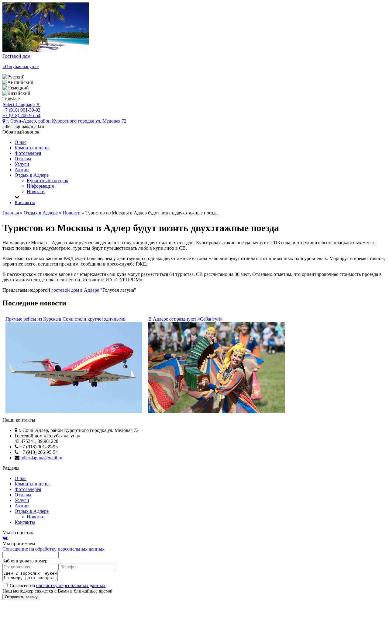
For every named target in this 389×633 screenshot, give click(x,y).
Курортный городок (47, 180)
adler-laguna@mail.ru (41, 457)
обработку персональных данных (70, 585)
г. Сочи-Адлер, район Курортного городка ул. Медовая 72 (65, 120)
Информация (40, 186)
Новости (36, 191)
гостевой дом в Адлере (75, 290)
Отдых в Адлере (32, 175)
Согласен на (57, 585)
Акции (22, 169)
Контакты (25, 202)
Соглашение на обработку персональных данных (53, 548)
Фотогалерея (28, 153)
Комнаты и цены (32, 147)
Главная (10, 212)
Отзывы (23, 158)
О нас (20, 142)
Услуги (22, 164)
